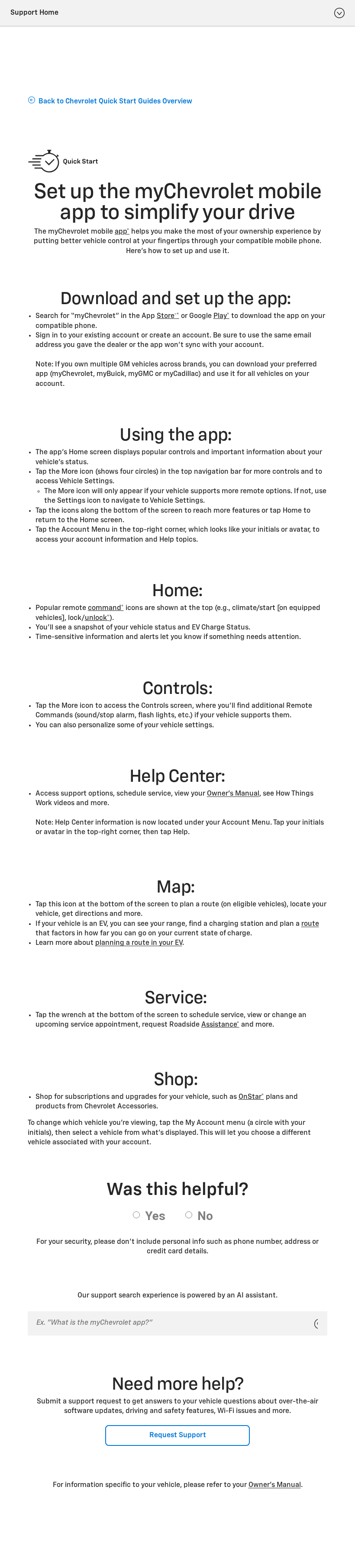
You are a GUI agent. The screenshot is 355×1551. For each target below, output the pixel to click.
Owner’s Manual (233, 793)
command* (106, 608)
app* (122, 231)
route (310, 924)
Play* (221, 316)
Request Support (177, 1435)
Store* (168, 316)
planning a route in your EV (138, 943)
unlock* (97, 618)
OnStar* (251, 1097)
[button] (122, 231)
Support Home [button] (34, 13)
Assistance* (220, 1024)
